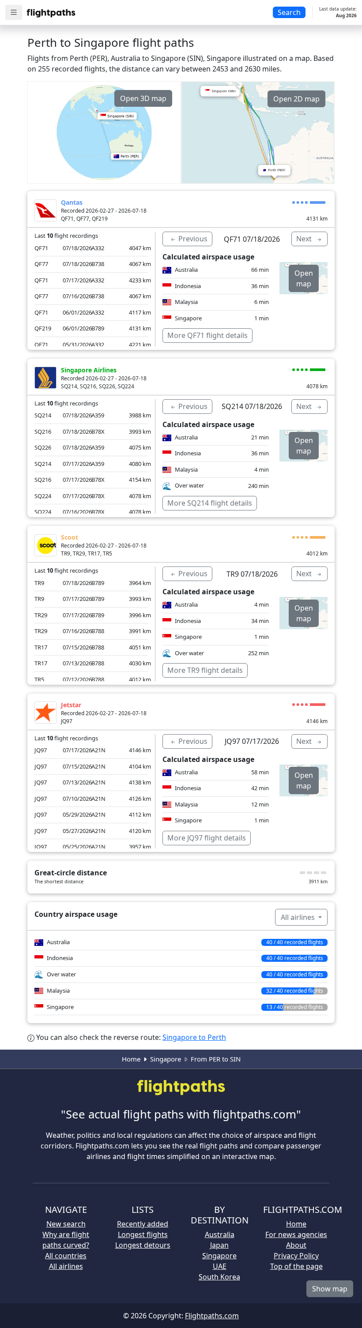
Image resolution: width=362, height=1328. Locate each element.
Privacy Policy (296, 1255)
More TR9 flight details (205, 670)
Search (289, 12)
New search (66, 1224)
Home (131, 1058)
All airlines (299, 917)
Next (304, 239)
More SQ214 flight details (209, 503)
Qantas (72, 202)
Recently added (142, 1224)
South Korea (219, 1277)
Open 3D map (143, 98)
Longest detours (142, 1245)
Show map (329, 1289)
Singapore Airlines (89, 370)
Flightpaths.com (212, 1315)
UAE (219, 1266)
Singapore (165, 1058)
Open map (303, 278)
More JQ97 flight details (206, 838)
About (296, 1245)
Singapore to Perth (194, 1037)
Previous (192, 239)
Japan (219, 1245)
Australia (219, 1234)
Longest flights (143, 1234)
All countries (66, 1255)
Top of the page (296, 1266)
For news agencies (296, 1234)
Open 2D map (296, 99)
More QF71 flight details (207, 335)
